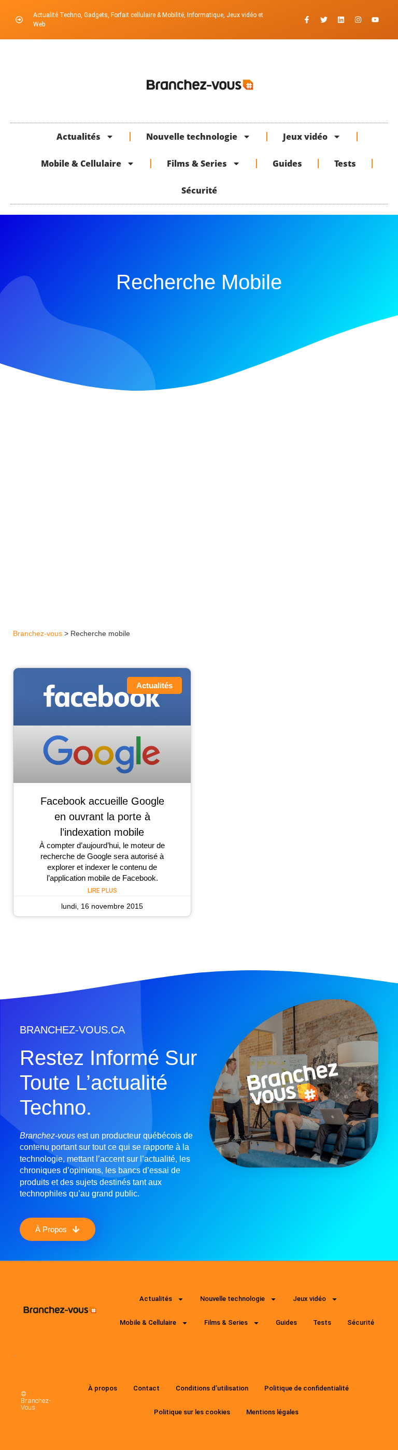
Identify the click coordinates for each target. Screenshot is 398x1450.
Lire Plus (102, 890)
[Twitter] (324, 19)
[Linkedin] (341, 19)
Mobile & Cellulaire (81, 163)
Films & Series (197, 163)
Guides (287, 163)
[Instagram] (358, 19)
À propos (102, 1388)
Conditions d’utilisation (212, 1388)
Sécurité (199, 190)
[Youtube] (375, 19)
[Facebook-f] (307, 19)
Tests (345, 163)
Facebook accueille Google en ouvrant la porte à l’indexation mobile (102, 816)
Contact (146, 1388)
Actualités (78, 136)
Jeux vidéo (305, 136)
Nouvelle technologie (191, 136)
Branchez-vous (37, 634)
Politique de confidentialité (306, 1388)
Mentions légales (272, 1412)
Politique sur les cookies (192, 1412)
